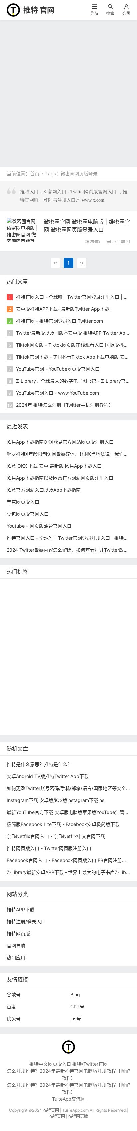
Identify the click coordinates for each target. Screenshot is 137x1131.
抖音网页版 (116, 716)
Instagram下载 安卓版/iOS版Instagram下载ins (55, 800)
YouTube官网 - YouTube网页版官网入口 (58, 369)
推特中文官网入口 (85, 636)
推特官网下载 (60, 656)
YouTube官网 (61, 626)
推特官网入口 (57, 606)
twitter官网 (58, 596)
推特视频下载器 (93, 666)
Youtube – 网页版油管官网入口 (39, 526)
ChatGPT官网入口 (99, 656)
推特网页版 (44, 586)
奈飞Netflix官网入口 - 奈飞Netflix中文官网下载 (56, 836)
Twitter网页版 (22, 606)
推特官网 (17, 586)
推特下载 (101, 586)
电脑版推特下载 (83, 716)
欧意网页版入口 (24, 696)
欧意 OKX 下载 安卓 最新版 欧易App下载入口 (54, 466)
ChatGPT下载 (110, 706)
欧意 (97, 686)
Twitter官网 (74, 586)
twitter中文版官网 (27, 646)
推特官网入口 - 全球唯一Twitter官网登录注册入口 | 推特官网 (70, 538)
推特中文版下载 (24, 656)
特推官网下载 (104, 646)
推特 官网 (38, 10)
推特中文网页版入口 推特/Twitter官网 (68, 1064)
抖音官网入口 (60, 726)
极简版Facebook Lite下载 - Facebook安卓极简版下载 (63, 824)
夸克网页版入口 (23, 502)
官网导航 (16, 945)
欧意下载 (117, 686)
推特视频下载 (57, 666)
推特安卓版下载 (64, 616)
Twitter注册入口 (25, 616)
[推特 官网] (13, 9)
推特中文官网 (100, 616)
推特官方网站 (106, 606)
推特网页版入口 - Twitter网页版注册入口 (49, 848)
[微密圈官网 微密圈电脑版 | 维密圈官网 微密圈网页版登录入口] (23, 234)
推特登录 (57, 686)
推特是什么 (20, 676)
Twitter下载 (92, 726)
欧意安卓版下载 (101, 696)
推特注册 (80, 676)
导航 (94, 13)
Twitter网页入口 (25, 686)
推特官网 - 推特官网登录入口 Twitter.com (59, 321)
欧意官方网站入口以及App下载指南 (44, 490)
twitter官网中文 (24, 726)
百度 (11, 1006)
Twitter (79, 686)
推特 (81, 606)
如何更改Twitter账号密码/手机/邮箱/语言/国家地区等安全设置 (71, 788)
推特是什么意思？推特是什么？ (39, 764)
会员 (126, 13)
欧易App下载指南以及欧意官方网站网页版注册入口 (60, 478)
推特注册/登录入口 (26, 921)
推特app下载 (89, 596)
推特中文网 (49, 636)
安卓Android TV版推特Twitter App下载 (48, 776)
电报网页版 (20, 716)
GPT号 (77, 1006)
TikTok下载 (49, 716)
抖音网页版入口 (63, 696)
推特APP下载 (95, 626)
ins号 (75, 1018)
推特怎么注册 (51, 676)
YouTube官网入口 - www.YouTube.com (57, 393)
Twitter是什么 (22, 666)
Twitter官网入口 (25, 626)
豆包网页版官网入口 (28, 514)
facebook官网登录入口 (65, 706)
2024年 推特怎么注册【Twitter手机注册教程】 (64, 405)
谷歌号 (14, 994)
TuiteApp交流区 (68, 1099)
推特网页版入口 (24, 596)
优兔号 (14, 1018)
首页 (34, 173)
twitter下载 (20, 636)
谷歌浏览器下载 (67, 646)
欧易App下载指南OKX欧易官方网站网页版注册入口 (60, 442)
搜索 (110, 13)
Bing (75, 994)
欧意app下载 (22, 706)
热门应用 (16, 957)
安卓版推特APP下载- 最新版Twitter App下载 (62, 309)
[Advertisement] (68, 91)
